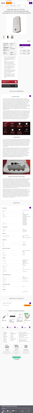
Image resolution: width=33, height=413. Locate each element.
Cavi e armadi (5, 342)
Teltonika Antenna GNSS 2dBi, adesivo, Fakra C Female (23, 340)
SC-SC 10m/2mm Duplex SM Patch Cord (24, 338)
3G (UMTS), (24, 210)
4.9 (10, 319)
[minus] (20, 43)
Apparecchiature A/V (13, 338)
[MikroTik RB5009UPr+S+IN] (12, 316)
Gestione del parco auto (5, 341)
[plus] (29, 43)
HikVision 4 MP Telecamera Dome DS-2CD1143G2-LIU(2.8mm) (24, 334)
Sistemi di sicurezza (4, 335)
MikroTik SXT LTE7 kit (27, 320)
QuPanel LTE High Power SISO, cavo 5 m (24, 342)
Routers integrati (12, 339)
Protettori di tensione (12, 337)
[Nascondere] (30, 96)
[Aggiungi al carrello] (7, 327)
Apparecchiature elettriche (5, 337)
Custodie (11, 335)
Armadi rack (12, 334)
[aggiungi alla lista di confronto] (14, 41)
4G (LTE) (27, 210)
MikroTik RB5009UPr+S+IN (11, 321)
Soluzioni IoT (5, 338)
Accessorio (11, 340)
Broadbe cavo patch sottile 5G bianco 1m (20, 321)
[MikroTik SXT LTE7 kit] (27, 316)
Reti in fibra (5, 339)
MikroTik (4, 53)
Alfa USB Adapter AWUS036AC (23, 335)
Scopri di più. (4, 408)
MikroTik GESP (4, 320)
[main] (3, 3)
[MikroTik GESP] (5, 316)
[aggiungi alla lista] (16, 41)
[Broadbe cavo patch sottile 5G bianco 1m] (20, 316)
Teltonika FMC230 (21, 336)
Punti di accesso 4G (11, 54)
